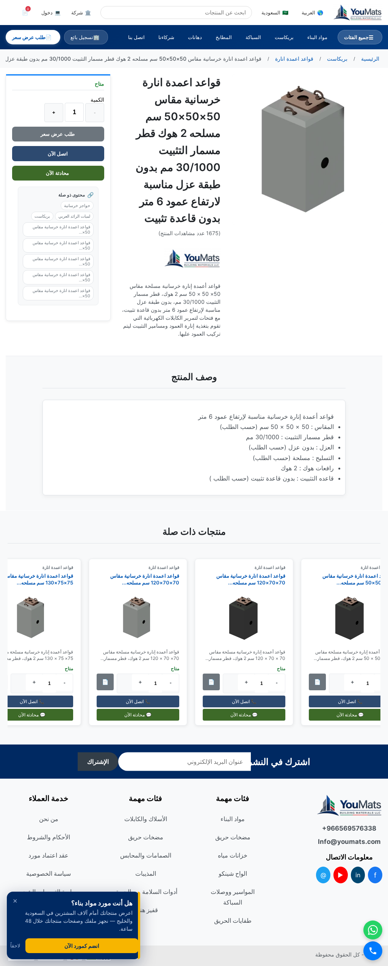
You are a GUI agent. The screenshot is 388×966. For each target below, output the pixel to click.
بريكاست (284, 37)
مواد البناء (317, 37)
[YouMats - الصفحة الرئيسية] (192, 258)
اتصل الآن (58, 154)
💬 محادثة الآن (247, 715)
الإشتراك (98, 762)
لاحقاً (15, 946)
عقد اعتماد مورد (48, 855)
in (357, 875)
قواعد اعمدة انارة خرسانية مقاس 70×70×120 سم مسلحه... (254, 579)
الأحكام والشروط (48, 837)
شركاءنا (166, 37)
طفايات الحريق (233, 920)
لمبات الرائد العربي (74, 216)
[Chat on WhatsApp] (372, 929)
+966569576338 (349, 828)
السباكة (253, 37)
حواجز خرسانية (77, 205)
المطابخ (224, 37)
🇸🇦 (274, 12)
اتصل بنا (136, 37)
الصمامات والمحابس (145, 855)
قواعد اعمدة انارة (273, 567)
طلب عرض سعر (58, 134)
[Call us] (372, 950)
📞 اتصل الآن (247, 701)
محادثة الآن (58, 173)
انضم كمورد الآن (81, 945)
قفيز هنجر (145, 910)
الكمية (97, 99)
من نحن (48, 819)
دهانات (195, 37)
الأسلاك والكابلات (145, 819)
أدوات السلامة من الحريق (145, 891)
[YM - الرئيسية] (357, 12)
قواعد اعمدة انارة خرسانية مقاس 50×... (61, 229)
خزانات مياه (232, 855)
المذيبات (145, 873)
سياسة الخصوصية (48, 873)
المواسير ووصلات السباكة (233, 897)
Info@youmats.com (349, 841)
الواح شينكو (233, 873)
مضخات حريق (232, 837)
